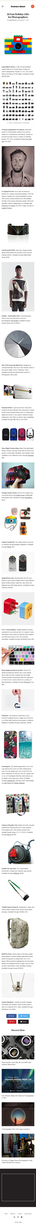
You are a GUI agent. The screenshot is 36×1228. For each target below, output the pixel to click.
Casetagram (11, 780)
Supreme (30, 455)
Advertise (12, 1213)
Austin (13, 206)
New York (17, 203)
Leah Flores (7, 783)
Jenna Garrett (13, 20)
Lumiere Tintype (7, 208)
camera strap (20, 495)
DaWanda (16, 873)
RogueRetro (28, 497)
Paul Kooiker (14, 321)
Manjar (9, 547)
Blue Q (9, 834)
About (6, 1213)
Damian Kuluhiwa (19, 783)
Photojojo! (27, 682)
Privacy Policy (28, 1213)
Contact (20, 1213)
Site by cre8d (18, 1222)
